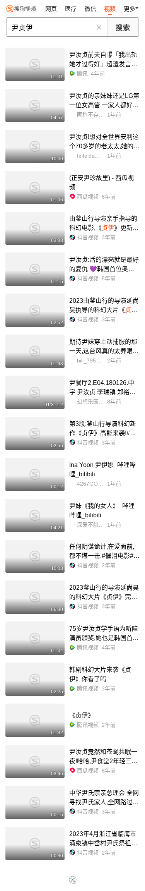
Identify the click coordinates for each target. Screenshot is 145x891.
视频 (110, 8)
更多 (129, 8)
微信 (90, 8)
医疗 (71, 8)
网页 (51, 8)
